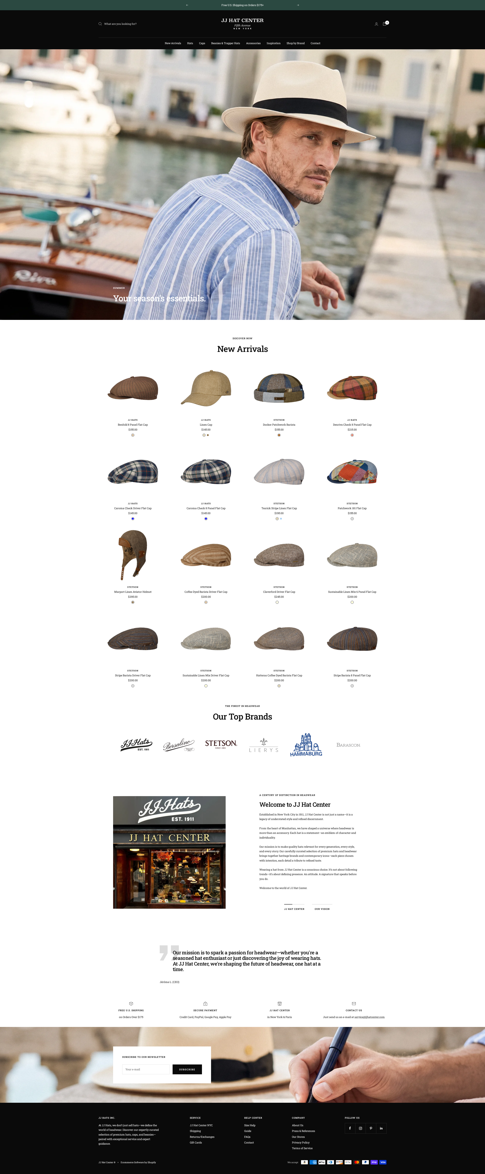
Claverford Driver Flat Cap (279, 592)
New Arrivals (173, 43)
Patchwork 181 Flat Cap (352, 508)
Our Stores (298, 1137)
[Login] (376, 24)
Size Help (249, 1125)
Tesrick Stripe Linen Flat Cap (279, 508)
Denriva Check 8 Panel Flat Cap (352, 424)
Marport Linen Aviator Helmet (133, 592)
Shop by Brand (296, 43)
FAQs (247, 1137)
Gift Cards (196, 1142)
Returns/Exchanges (202, 1137)
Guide (247, 1131)
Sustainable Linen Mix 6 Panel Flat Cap (352, 592)
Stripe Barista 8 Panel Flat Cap (352, 675)
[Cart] (384, 24)
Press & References (303, 1131)
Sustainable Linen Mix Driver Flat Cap (206, 675)
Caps (202, 43)
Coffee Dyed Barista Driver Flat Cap (206, 592)
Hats (190, 43)
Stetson (279, 419)
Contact (315, 43)
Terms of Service (302, 1148)
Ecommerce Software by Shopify (138, 1162)
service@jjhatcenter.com (369, 1017)
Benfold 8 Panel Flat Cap (133, 424)
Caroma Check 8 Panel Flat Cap (206, 508)
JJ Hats (133, 419)
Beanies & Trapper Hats (225, 43)
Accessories (253, 43)
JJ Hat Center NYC (201, 1125)
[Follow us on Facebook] (350, 1128)
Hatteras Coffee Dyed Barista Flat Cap (279, 675)
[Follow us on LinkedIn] (381, 1128)
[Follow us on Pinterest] (371, 1128)
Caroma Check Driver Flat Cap (133, 508)
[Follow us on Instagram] (360, 1128)
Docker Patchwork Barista (279, 424)
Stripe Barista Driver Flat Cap (133, 675)
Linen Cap (206, 424)
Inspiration (274, 43)
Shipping (195, 1131)
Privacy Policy (301, 1142)
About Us (297, 1125)
